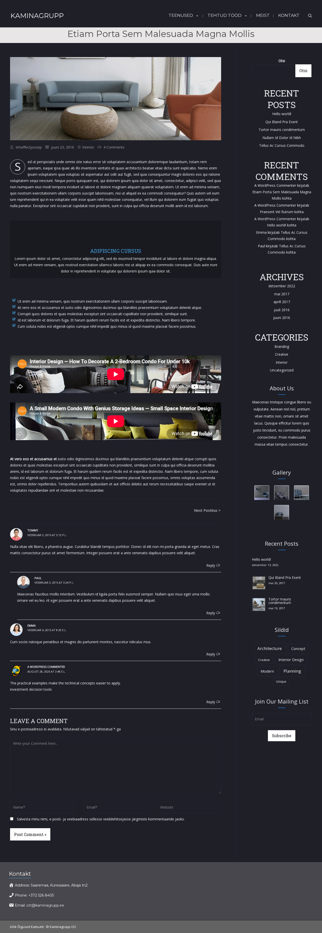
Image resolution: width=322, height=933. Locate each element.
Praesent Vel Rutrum (276, 211)
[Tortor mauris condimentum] (259, 604)
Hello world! (281, 113)
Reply (210, 565)
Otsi (281, 60)
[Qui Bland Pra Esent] (259, 582)
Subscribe (281, 735)
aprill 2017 (281, 301)
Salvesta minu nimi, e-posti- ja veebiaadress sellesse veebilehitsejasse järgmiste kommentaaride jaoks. (101, 819)
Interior (88, 147)
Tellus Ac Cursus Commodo (281, 145)
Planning (292, 671)
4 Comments (114, 147)
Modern (267, 671)
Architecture (269, 648)
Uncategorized (282, 370)
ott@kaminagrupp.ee (45, 905)
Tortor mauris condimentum (282, 129)
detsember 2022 (281, 286)
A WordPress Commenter (275, 218)
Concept (298, 648)
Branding (281, 346)
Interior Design (291, 659)
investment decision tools (31, 689)
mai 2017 (281, 294)
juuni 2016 (281, 317)
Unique (281, 681)
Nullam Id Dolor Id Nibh (281, 137)
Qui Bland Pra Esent (281, 121)
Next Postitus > (207, 510)
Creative (281, 354)
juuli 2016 (282, 309)
